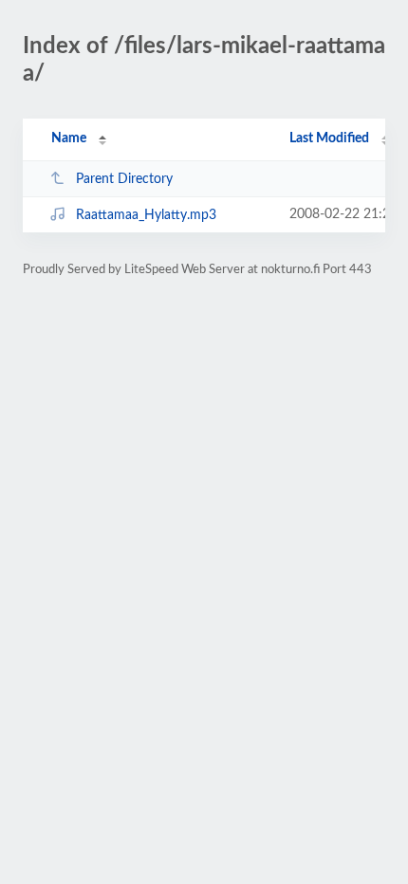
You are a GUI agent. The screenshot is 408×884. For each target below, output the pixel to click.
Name (68, 138)
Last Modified (329, 138)
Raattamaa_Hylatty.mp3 (146, 215)
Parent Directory (124, 179)
